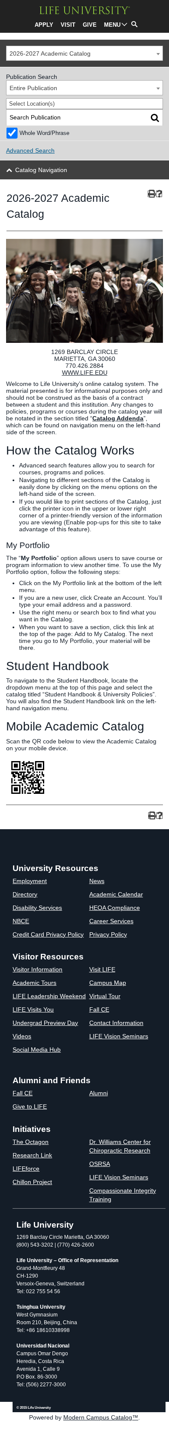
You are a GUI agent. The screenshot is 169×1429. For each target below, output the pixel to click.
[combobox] (84, 53)
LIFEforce (26, 1168)
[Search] (155, 117)
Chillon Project (32, 1181)
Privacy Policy (108, 934)
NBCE (21, 921)
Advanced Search (30, 150)
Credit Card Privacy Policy (48, 934)
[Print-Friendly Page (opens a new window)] (151, 194)
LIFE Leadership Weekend (49, 996)
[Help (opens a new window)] (159, 194)
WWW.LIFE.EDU (84, 372)
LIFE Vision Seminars (118, 1036)
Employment (30, 880)
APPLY (44, 25)
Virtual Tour (104, 996)
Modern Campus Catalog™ (100, 1417)
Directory (25, 894)
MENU (112, 25)
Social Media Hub (37, 1049)
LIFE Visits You (33, 1009)
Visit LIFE (102, 969)
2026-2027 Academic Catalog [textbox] (50, 53)
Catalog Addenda (117, 418)
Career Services (111, 921)
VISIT (68, 25)
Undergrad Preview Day (45, 1022)
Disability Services (37, 907)
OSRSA (99, 1163)
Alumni (98, 1093)
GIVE (90, 25)
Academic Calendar (116, 894)
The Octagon (31, 1141)
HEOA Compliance (114, 907)
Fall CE (99, 1009)
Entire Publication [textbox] (33, 88)
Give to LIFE (30, 1106)
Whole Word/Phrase (44, 133)
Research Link (32, 1155)
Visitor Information (37, 969)
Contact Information (116, 1022)
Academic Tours (34, 982)
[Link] (84, 10)
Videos (22, 1036)
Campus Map (107, 982)
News (96, 880)
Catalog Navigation (41, 169)
